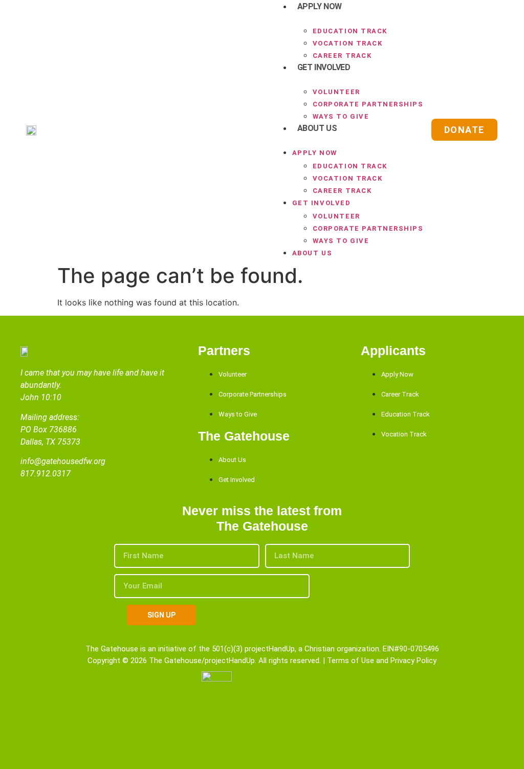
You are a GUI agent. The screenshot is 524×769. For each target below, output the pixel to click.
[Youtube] (318, 730)
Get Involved (324, 67)
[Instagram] (262, 730)
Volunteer (336, 92)
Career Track (342, 55)
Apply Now (314, 153)
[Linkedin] (234, 730)
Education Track (350, 31)
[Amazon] (290, 730)
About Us (317, 128)
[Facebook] (206, 730)
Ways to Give (341, 116)
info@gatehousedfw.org (62, 461)
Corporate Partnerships (368, 104)
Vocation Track (347, 43)
